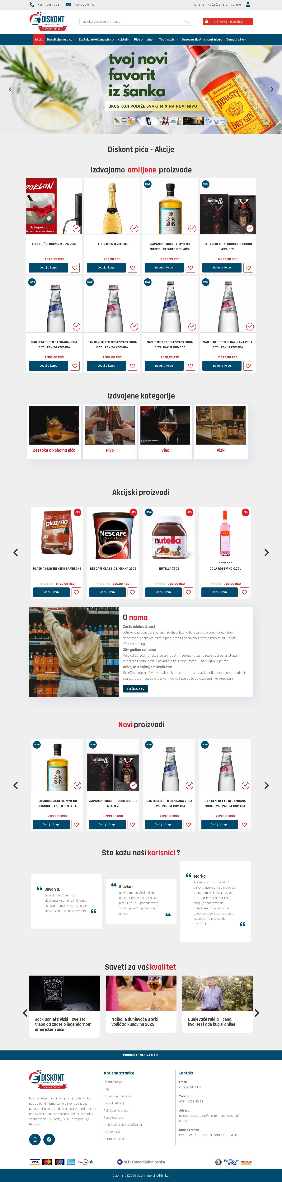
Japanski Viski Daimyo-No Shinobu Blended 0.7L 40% (170, 246)
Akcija (39, 39)
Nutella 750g (169, 568)
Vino (150, 39)
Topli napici (167, 39)
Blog (107, 1089)
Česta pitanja (113, 1082)
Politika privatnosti (116, 1110)
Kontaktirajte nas (115, 1139)
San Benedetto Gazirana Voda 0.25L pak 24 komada (54, 345)
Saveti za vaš (140, 967)
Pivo (137, 39)
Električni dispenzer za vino (54, 244)
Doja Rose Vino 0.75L (225, 568)
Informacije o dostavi (118, 1096)
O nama (199, 5)
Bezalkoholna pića (59, 39)
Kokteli (123, 39)
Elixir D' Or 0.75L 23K (112, 244)
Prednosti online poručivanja (123, 1124)
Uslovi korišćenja (114, 1103)
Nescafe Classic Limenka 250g (113, 568)
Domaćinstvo (235, 39)
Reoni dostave (113, 1117)
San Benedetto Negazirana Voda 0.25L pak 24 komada (112, 345)
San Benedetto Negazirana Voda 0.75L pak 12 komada (227, 345)
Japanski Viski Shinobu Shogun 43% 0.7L (228, 246)
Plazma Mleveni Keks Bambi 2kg (57, 568)
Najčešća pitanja (218, 5)
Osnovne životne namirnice (201, 39)
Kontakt (236, 5)
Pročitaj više (74, 107)
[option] (141, 90)
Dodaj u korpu (48, 268)
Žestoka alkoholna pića (95, 39)
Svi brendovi (112, 1132)
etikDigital (162, 1175)
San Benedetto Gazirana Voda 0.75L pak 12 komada (170, 345)
